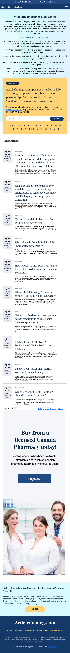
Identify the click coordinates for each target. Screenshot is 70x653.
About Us (18, 631)
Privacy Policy (42, 631)
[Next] (60, 408)
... (55, 408)
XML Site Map (52, 647)
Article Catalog (11, 7)
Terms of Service (56, 631)
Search (57, 119)
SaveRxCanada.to (14, 109)
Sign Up (35, 609)
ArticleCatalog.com (35, 623)
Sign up (46, 601)
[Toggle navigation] (66, 7)
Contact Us (29, 631)
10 (53, 408)
